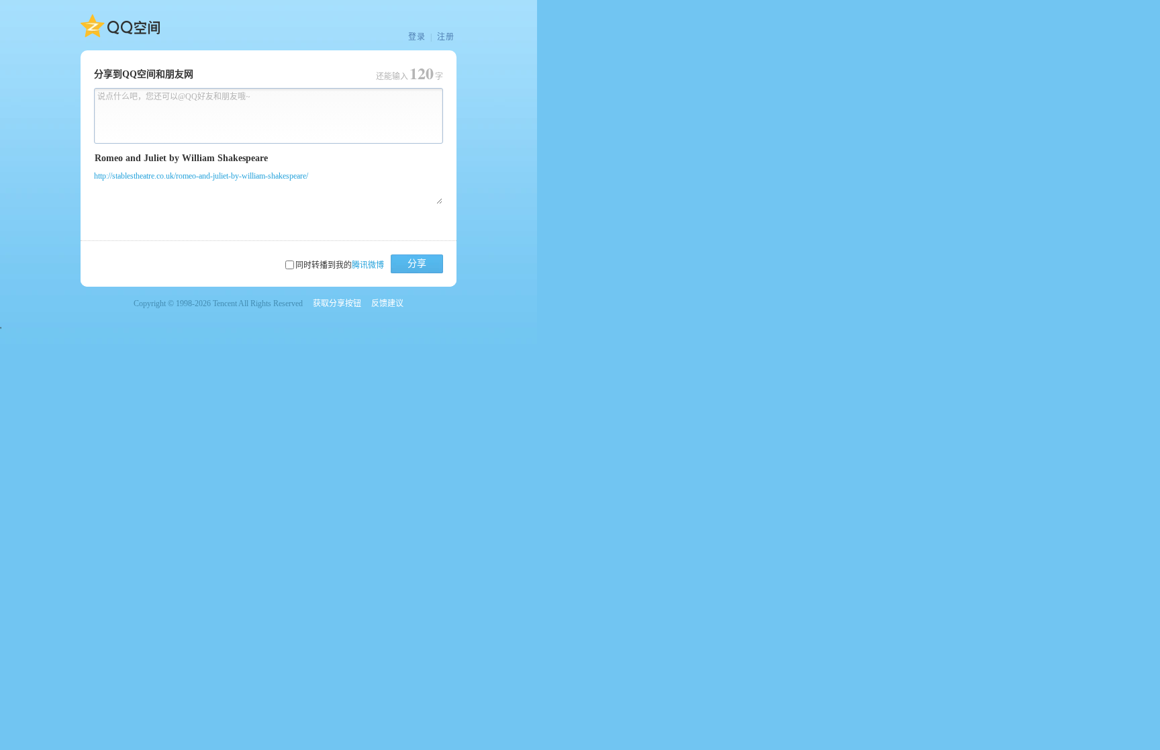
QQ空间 (120, 26)
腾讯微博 (368, 265)
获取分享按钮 (337, 303)
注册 (445, 37)
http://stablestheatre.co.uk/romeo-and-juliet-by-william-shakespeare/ (201, 176)
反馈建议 (387, 303)
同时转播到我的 (339, 265)
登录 (417, 37)
